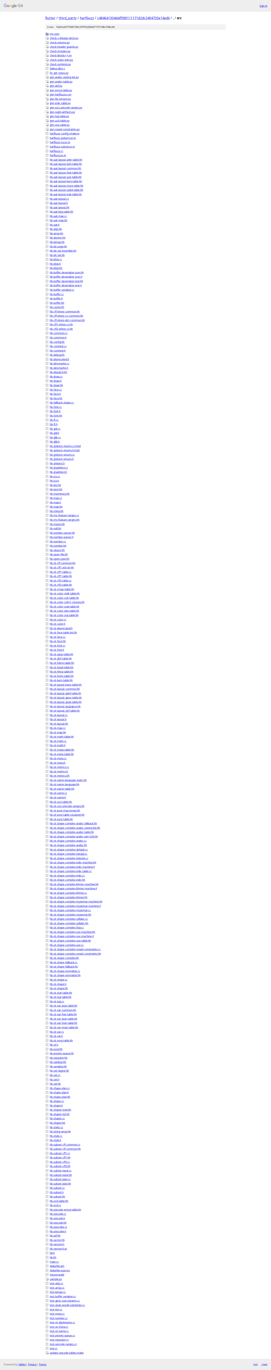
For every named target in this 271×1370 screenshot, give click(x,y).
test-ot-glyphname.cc (62, 1322)
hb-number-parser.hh (62, 533)
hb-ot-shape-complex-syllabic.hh (69, 923)
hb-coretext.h (58, 350)
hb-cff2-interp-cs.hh (61, 329)
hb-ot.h (54, 1044)
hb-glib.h (55, 441)
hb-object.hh (57, 550)
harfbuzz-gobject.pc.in (63, 138)
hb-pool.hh (56, 1049)
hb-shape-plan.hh (60, 1097)
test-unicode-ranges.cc (63, 1344)
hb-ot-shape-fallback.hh (64, 966)
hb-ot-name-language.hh (64, 784)
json (264, 1364)
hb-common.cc (59, 333)
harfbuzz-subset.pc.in (62, 146)
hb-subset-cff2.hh (60, 1166)
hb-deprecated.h (59, 359)
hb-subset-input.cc (61, 1170)
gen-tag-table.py (59, 116)
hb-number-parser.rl (61, 537)
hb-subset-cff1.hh (60, 1157)
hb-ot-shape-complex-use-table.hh (70, 940)
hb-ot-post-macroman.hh (65, 810)
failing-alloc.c (57, 68)
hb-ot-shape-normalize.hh (65, 975)
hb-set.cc (55, 1075)
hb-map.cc (56, 498)
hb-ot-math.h (57, 745)
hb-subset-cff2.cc (60, 1162)
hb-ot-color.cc (58, 619)
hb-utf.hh (55, 1235)
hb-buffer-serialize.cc (62, 290)
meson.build (57, 1274)
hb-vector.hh (57, 1240)
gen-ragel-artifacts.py (62, 112)
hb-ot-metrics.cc (59, 767)
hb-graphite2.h (58, 472)
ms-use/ (55, 34)
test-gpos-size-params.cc (65, 1300)
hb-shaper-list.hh (60, 1114)
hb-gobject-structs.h (62, 459)
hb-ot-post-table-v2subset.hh (67, 814)
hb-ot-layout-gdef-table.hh (65, 693)
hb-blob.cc (56, 259)
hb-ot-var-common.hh (63, 1010)
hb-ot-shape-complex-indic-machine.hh (73, 862)
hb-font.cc (56, 407)
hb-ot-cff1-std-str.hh (62, 567)
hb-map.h (55, 502)
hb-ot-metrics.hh (60, 775)
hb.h (52, 1253)
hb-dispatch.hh (58, 372)
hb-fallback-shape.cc (62, 402)
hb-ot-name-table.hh (62, 788)
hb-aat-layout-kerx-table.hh (66, 181)
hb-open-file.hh (59, 554)
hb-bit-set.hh (57, 255)
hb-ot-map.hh (58, 732)
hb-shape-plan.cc (60, 1088)
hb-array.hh (56, 233)
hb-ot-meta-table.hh (62, 754)
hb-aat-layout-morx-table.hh (66, 185)
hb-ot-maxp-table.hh (62, 749)
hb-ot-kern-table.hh (61, 680)
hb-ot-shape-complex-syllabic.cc (69, 919)
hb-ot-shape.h (58, 984)
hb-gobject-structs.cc (62, 454)
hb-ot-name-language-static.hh (68, 780)
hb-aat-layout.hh (59, 207)
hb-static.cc (56, 1127)
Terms (42, 1364)
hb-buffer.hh (57, 303)
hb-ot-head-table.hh (61, 667)
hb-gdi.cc (55, 428)
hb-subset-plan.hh (60, 1183)
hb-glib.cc (55, 437)
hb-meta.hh (56, 511)
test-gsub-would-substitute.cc (67, 1305)
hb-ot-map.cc (58, 728)
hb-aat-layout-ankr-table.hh (66, 159)
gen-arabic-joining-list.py (64, 77)
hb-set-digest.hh (59, 1070)
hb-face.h (55, 394)
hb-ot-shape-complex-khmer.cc (68, 893)
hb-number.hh (58, 545)
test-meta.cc (57, 1313)
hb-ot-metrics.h (59, 771)
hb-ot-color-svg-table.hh (64, 615)
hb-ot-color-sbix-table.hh (64, 610)
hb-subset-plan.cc (60, 1179)
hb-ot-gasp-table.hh (61, 654)
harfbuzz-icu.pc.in (60, 142)
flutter (50, 18)
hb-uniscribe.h (58, 1231)
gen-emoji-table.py (61, 90)
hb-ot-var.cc (57, 1032)
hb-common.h (58, 337)
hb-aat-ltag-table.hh (61, 211)
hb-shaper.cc (57, 1118)
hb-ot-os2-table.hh (61, 802)
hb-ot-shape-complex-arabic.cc (68, 840)
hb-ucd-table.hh (59, 1201)
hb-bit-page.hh (58, 246)
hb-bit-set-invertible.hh (63, 250)
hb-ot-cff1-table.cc (61, 572)
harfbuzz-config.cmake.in (64, 133)
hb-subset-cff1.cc (60, 1153)
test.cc (54, 1348)
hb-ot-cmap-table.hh (62, 589)
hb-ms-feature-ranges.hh (64, 519)
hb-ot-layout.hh (59, 723)
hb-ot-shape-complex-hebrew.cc (69, 858)
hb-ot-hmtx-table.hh (62, 676)
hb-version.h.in (58, 1248)
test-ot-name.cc (59, 1331)
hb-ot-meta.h (57, 763)
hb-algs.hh (56, 229)
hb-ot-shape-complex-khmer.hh (68, 897)
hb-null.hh (55, 528)
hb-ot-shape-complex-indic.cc (67, 875)
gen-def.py (56, 86)
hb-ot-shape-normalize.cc (65, 971)
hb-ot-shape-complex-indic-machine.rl (72, 867)
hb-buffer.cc (57, 294)
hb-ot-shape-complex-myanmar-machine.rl (75, 906)
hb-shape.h (56, 1105)
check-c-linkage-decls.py (64, 38)
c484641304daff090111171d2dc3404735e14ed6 (133, 18)
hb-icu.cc (55, 476)
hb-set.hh (55, 1083)
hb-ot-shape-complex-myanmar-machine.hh (76, 901)
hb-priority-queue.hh (62, 1053)
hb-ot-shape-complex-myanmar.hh (70, 914)
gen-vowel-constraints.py (65, 129)
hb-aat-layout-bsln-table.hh (66, 164)
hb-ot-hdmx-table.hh (62, 663)
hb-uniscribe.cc (58, 1227)
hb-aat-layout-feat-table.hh (66, 172)
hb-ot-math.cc (58, 741)
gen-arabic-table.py (61, 81)
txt (255, 1364)
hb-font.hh (56, 415)
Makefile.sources (60, 1270)
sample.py (56, 1279)
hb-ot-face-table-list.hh (63, 632)
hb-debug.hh (57, 355)
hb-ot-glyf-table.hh (61, 658)
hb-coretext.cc (58, 346)
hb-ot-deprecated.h (61, 628)
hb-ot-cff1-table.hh (61, 576)
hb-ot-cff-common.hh (62, 563)
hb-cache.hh (57, 307)
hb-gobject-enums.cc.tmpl (65, 446)
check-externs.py (60, 42)
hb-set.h (54, 1079)
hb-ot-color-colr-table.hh (64, 598)
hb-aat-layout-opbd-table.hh (66, 190)
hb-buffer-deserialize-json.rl (66, 276)
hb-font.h (55, 411)
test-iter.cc (56, 1309)
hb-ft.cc (54, 420)
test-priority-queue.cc (62, 1335)
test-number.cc (59, 1318)
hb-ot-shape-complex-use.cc (67, 945)
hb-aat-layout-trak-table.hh (66, 194)
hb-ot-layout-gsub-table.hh (65, 702)
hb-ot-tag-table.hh (60, 997)
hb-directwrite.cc (59, 363)
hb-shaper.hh (57, 1123)
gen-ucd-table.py (60, 120)
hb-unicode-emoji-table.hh (65, 1209)
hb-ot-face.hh (58, 641)
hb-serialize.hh (58, 1066)
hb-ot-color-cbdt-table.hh (65, 593)
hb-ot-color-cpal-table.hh (64, 606)
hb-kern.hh (56, 489)
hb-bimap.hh (57, 242)
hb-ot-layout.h (58, 719)
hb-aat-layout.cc (59, 198)
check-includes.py (60, 51)
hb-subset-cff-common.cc (65, 1144)
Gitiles (22, 1364)
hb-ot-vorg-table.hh (61, 1040)
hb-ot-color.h (57, 624)
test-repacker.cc (59, 1339)
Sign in (263, 6)
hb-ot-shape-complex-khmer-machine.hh (74, 884)
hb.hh (53, 1257)
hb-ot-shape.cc (58, 979)
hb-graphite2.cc (59, 467)
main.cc (54, 1261)
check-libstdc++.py (61, 55)
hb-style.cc (56, 1136)
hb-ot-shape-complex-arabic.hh (68, 845)
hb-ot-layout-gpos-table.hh (66, 697)
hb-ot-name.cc (58, 793)
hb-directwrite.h (59, 368)
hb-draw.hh (56, 385)
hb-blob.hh (56, 268)
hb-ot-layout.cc (59, 715)
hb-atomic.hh (57, 237)
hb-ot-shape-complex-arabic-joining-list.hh (75, 828)
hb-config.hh (57, 342)
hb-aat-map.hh (58, 220)
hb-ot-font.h (57, 650)
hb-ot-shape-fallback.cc (63, 962)
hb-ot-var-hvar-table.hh (63, 1023)
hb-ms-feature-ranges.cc (64, 515)
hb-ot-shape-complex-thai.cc (67, 927)
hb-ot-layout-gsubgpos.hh (65, 706)
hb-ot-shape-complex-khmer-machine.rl (73, 888)
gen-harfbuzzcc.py (60, 94)
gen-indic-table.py (60, 103)
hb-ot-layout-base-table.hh (65, 684)
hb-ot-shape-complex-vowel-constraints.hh (75, 953)
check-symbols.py (60, 64)
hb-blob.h (55, 264)
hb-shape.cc (57, 1101)
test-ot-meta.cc (59, 1327)
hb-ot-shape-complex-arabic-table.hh (72, 832)
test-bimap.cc (58, 1292)
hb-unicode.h (57, 1218)
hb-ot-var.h (56, 1036)
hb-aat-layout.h (59, 203)
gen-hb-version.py (60, 99)
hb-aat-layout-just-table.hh (65, 177)
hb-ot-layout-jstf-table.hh (65, 710)
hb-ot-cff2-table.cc (61, 580)
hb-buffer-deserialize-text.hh (66, 281)
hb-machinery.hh (60, 493)
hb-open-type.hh (59, 559)
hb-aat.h (55, 224)
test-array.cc (57, 1287)
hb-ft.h (54, 424)
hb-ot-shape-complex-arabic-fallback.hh (73, 823)
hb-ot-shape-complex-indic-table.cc (71, 871)
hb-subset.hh (57, 1196)
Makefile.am (57, 1266)
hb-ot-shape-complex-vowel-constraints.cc (75, 949)
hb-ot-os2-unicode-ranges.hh (67, 806)
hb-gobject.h (57, 463)
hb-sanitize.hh (58, 1062)
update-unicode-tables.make (67, 1353)
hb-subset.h (57, 1192)
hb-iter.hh (55, 485)
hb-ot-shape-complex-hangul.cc (68, 854)
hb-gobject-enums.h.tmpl (65, 450)
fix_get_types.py (59, 73)
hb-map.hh (56, 506)
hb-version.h (57, 1244)
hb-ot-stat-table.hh (61, 992)
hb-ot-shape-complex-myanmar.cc (70, 910)
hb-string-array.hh (60, 1131)
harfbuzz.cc (56, 151)
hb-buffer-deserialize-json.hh (67, 272)
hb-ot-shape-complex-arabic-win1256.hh (74, 836)
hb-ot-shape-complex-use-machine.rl (72, 936)
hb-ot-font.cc (57, 645)
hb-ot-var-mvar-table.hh (64, 1027)
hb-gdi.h (54, 433)
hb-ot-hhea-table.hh (61, 671)
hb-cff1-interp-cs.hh (61, 324)
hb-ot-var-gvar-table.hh (63, 1018)
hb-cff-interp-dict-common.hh (67, 320)
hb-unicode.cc (58, 1214)
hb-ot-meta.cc (58, 758)
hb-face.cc (56, 389)
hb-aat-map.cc (58, 216)
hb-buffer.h (56, 298)
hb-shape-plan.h (59, 1092)
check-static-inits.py (61, 60)
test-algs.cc (56, 1283)
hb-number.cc (58, 541)
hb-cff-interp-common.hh (65, 311)
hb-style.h (55, 1140)
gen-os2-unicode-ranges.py (66, 107)
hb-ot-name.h (58, 797)
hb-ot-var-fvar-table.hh (63, 1014)
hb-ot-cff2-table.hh (61, 585)
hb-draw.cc (56, 376)
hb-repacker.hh (58, 1058)
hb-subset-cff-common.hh (65, 1149)
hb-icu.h (54, 480)
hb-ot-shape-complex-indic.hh (67, 880)
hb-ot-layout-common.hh (65, 689)
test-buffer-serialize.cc (63, 1296)
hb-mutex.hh (57, 524)
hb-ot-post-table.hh (61, 819)
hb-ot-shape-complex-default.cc (69, 849)
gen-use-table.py (60, 125)
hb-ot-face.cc (57, 637)
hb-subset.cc (57, 1188)
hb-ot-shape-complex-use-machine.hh (72, 932)
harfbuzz (87, 18)
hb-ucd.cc (55, 1205)
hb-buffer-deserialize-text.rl (66, 285)
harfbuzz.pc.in (58, 155)
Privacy (32, 1364)
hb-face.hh (56, 398)
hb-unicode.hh (58, 1222)
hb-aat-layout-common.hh (65, 168)
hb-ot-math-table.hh (62, 736)
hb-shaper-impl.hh (60, 1109)
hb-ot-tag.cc (57, 1001)
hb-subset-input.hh (61, 1175)
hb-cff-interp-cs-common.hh (66, 315)
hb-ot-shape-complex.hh (64, 958)
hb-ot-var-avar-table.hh (63, 1005)
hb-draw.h (56, 381)
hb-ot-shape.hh (59, 988)
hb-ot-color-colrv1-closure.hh (67, 602)
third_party (68, 18)
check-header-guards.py (64, 46)
